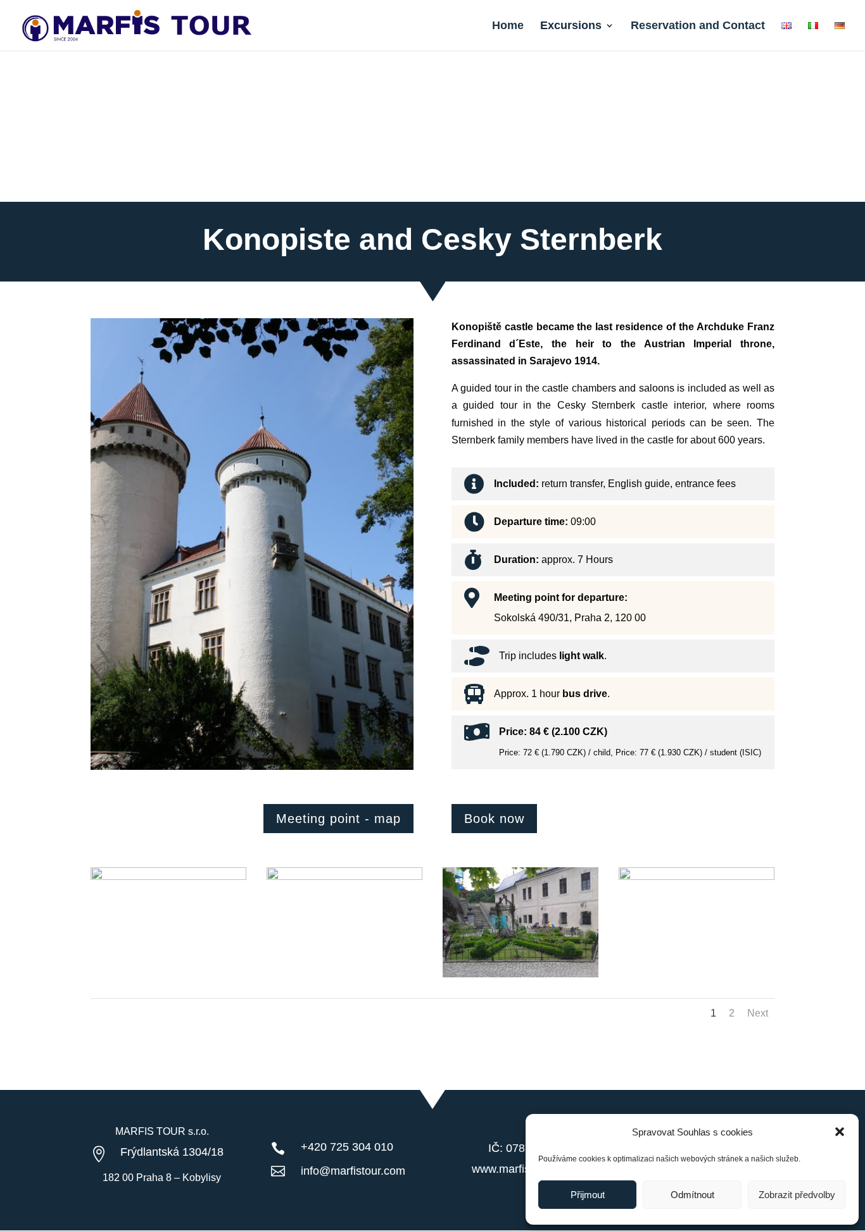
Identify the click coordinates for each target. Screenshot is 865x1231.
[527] (344, 876)
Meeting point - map (338, 819)
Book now (494, 819)
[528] (168, 876)
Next (757, 1013)
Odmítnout (692, 1194)
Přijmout (588, 1194)
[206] (520, 973)
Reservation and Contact (698, 26)
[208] (696, 876)
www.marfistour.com (523, 1169)
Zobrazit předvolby (797, 1194)
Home (508, 26)
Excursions (571, 26)
